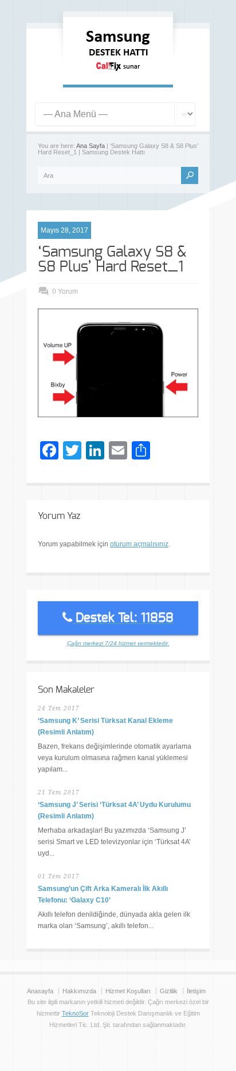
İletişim (196, 991)
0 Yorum (65, 291)
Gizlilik (169, 991)
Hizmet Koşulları (128, 991)
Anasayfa (40, 991)
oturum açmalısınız (139, 544)
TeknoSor (75, 1013)
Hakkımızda (79, 991)
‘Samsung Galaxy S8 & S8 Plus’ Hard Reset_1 (112, 259)
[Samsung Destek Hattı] (118, 73)
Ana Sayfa (90, 145)
